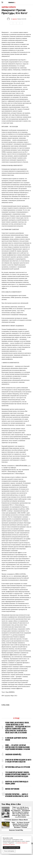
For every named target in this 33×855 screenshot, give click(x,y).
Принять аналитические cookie (11, 847)
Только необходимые (9, 851)
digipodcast (14, 19)
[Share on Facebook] (11, 23)
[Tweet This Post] (14, 23)
